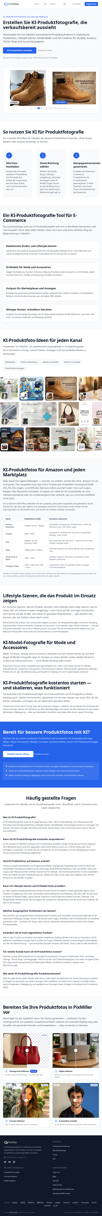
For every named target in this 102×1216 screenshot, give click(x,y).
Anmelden (77, 4)
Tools (36, 4)
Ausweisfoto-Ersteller (12, 1172)
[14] (66, 108)
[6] (48, 108)
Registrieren (91, 4)
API (45, 4)
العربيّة (55, 1205)
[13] (64, 108)
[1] (35, 108)
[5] (46, 108)
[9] (55, 108)
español (75, 1202)
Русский (47, 1205)
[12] (62, 108)
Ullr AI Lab (13, 1212)
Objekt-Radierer (10, 1181)
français (49, 1202)
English (14, 1202)
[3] (40, 108)
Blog (54, 1176)
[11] (59, 108)
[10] (57, 108)
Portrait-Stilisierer (10, 1176)
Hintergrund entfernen (61, 1146)
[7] (50, 108)
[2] (37, 108)
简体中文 (31, 1202)
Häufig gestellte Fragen (61, 1193)
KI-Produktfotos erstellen (19, 50)
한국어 (94, 1202)
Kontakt (56, 1181)
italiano (58, 1202)
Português (85, 1202)
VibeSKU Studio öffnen (18, 754)
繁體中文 (40, 1202)
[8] (53, 108)
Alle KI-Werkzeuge (59, 1150)
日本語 (22, 1202)
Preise (52, 4)
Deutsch (66, 1202)
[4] (44, 108)
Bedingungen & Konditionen (63, 1189)
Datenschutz (57, 1185)
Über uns (56, 1172)
